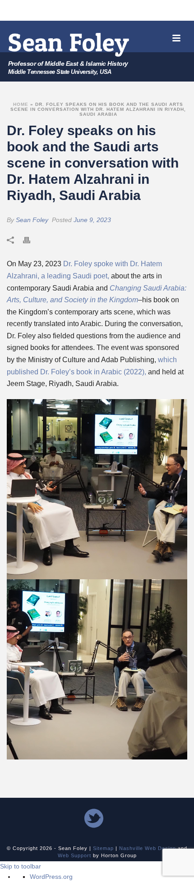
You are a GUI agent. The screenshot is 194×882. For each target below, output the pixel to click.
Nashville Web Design (147, 848)
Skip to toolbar (20, 866)
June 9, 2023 (92, 219)
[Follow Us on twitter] (93, 819)
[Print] (31, 239)
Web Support (74, 855)
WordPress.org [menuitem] (51, 876)
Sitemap (103, 848)
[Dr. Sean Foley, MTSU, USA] (69, 44)
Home (20, 104)
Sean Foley (32, 219)
